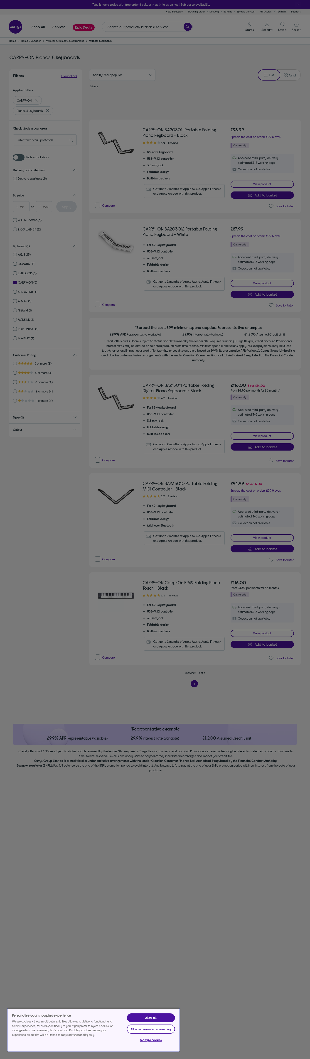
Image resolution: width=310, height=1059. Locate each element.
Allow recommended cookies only (151, 1029)
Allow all (151, 1018)
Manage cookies (151, 1040)
